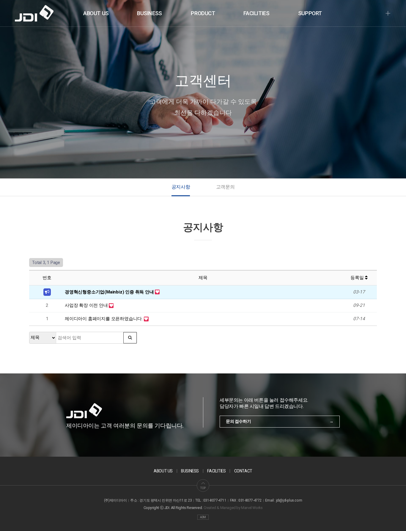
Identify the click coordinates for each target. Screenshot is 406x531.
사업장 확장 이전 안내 (87, 305)
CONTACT (243, 471)
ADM (203, 517)
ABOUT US (96, 13)
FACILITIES (256, 13)
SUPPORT (310, 13)
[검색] (130, 337)
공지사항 (180, 187)
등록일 (357, 277)
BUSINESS (149, 13)
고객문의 (225, 187)
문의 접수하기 (238, 421)
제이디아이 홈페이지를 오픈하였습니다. (104, 318)
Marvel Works (251, 507)
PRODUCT (203, 13)
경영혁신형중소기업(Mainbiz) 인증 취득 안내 (110, 292)
